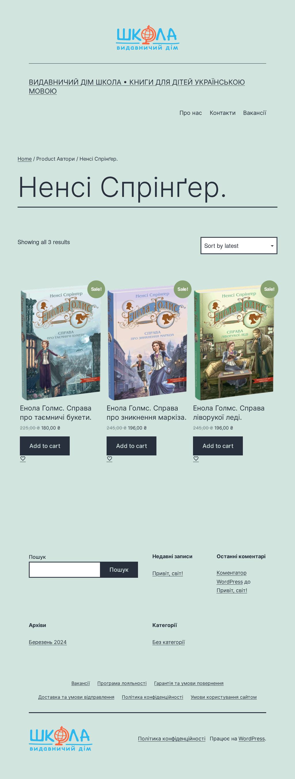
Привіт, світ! (167, 573)
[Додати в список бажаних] (23, 458)
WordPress (252, 739)
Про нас (190, 112)
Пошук (37, 557)
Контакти (223, 112)
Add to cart (44, 445)
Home (25, 159)
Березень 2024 (48, 642)
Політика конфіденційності (171, 739)
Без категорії (168, 642)
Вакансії (254, 112)
